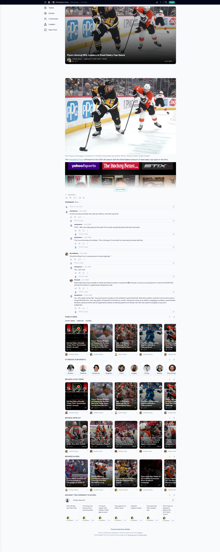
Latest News (71, 195)
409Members (74, 2)
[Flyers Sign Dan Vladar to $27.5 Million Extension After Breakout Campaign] (150, 473)
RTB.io (141, 533)
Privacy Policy (143, 535)
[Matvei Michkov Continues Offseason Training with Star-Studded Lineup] (101, 473)
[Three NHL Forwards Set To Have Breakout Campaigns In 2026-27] (76, 473)
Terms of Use (132, 535)
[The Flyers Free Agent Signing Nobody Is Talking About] (150, 338)
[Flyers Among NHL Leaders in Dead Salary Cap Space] (120, 35)
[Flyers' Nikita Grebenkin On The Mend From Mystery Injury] (175, 473)
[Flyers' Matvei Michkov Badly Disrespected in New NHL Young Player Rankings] (175, 338)
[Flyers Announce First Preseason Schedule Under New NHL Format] (76, 435)
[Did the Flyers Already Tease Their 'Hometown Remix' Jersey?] (76, 338)
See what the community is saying (80, 495)
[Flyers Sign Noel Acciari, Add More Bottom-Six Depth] (126, 473)
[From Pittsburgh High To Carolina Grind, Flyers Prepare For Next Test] (175, 435)
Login (172, 2)
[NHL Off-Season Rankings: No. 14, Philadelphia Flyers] (126, 338)
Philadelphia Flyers (76, 159)
